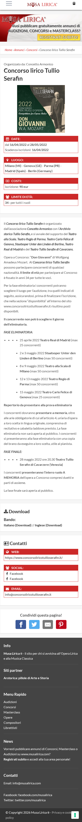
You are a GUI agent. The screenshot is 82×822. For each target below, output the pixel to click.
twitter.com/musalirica (30, 800)
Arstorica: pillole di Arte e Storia (26, 678)
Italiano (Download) (17, 525)
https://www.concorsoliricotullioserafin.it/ (34, 557)
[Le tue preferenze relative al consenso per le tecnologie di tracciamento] (75, 815)
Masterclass (12, 712)
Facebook (16, 573)
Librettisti (10, 728)
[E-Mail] (48, 624)
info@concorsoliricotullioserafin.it (28, 594)
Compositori (12, 722)
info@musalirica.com (27, 783)
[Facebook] (21, 624)
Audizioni (10, 702)
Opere (8, 717)
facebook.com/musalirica (35, 795)
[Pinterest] (61, 624)
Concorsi (10, 707)
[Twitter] (34, 624)
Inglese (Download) (48, 525)
